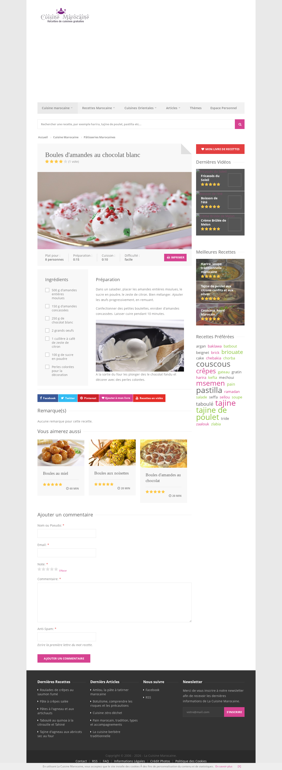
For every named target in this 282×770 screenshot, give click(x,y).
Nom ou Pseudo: (50, 525)
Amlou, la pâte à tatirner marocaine (109, 692)
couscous (213, 363)
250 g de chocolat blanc (62, 320)
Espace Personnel (223, 108)
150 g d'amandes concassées (64, 308)
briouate (232, 351)
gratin (236, 371)
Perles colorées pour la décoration (63, 371)
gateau (224, 371)
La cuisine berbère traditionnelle (105, 734)
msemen (210, 383)
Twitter (70, 398)
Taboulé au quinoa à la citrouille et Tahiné (55, 722)
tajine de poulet (211, 413)
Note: (42, 564)
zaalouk (202, 423)
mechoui (226, 377)
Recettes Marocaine (97, 108)
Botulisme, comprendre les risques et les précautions (111, 703)
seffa (213, 397)
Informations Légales (129, 761)
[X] (239, 766)
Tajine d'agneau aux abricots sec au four (59, 734)
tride (225, 418)
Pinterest (90, 398)
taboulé (204, 403)
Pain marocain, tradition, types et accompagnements (114, 722)
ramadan (232, 391)
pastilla (209, 389)
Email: (43, 545)
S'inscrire (234, 712)
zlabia (216, 423)
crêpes (206, 370)
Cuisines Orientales (139, 108)
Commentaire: (49, 579)
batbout (230, 346)
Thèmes (196, 108)
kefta (212, 377)
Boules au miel (55, 473)
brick (215, 352)
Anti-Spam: (46, 629)
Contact (81, 761)
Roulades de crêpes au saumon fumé (55, 692)
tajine (225, 402)
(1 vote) (73, 161)
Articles (171, 108)
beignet (202, 352)
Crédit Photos (160, 761)
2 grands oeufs (63, 331)
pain (231, 384)
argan (201, 346)
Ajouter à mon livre (117, 398)
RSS (148, 697)
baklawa (215, 346)
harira (201, 377)
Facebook (49, 398)
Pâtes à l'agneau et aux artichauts (55, 711)
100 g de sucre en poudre (62, 357)
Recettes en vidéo (151, 398)
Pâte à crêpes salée (54, 701)
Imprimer (177, 257)
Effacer (63, 570)
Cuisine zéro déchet (107, 713)
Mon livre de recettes (222, 149)
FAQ (106, 761)
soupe (237, 397)
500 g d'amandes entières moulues (64, 294)
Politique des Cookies (191, 761)
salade (201, 397)
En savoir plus (223, 766)
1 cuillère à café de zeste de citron (63, 343)
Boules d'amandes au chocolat (163, 478)
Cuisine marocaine (56, 108)
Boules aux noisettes (111, 473)
